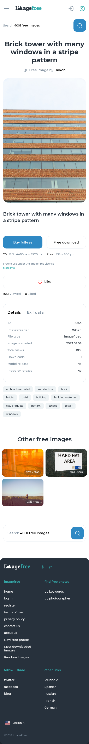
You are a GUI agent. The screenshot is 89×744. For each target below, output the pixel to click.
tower (68, 405)
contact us (12, 626)
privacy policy (14, 619)
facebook (11, 687)
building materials (65, 397)
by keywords (54, 591)
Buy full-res (22, 242)
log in (8, 598)
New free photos (16, 640)
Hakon (60, 70)
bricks (10, 397)
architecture (45, 389)
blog (7, 694)
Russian (50, 694)
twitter (9, 680)
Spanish (50, 687)
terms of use (13, 612)
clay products (14, 405)
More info (9, 267)
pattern (36, 405)
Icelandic (51, 680)
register (10, 605)
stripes (53, 405)
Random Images (16, 657)
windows (12, 414)
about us (10, 633)
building (41, 397)
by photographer (57, 598)
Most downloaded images (17, 648)
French (49, 701)
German (50, 707)
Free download (66, 242)
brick (64, 389)
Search (79, 25)
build (25, 397)
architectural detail (18, 389)
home (8, 591)
